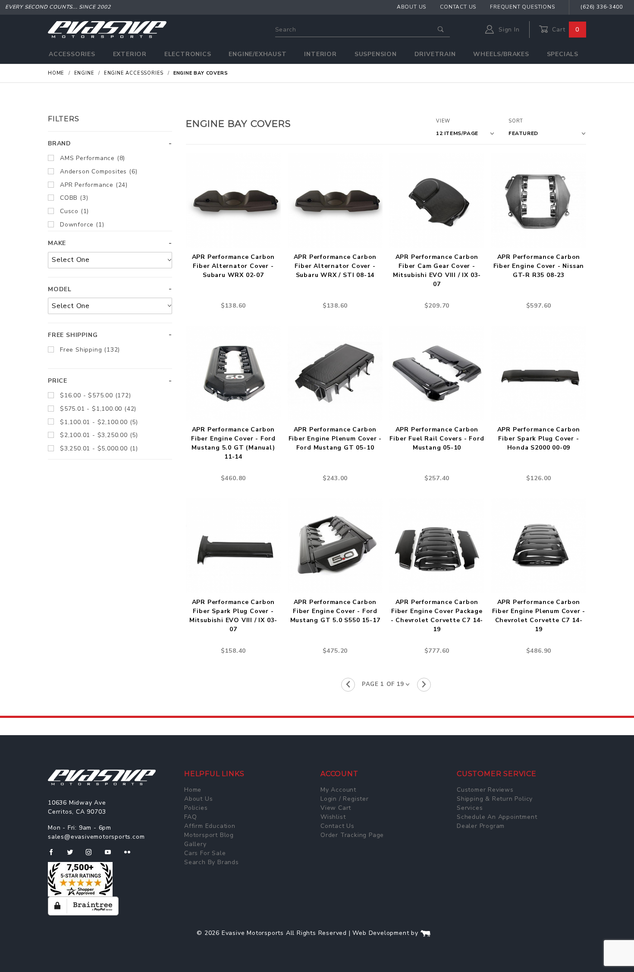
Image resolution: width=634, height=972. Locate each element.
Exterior (130, 54)
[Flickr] (131, 855)
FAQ (190, 817)
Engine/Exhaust (257, 54)
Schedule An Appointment (497, 817)
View (443, 121)
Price (57, 381)
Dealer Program (481, 826)
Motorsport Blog (209, 835)
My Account (338, 790)
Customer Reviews (485, 790)
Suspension (376, 54)
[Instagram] (92, 855)
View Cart (335, 808)
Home (192, 790)
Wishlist (332, 817)
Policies (195, 808)
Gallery (195, 844)
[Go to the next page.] (424, 685)
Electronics (187, 54)
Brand (59, 143)
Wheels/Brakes (501, 54)
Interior (320, 54)
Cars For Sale (205, 853)
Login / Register (344, 799)
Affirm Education (209, 826)
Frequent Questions (522, 6)
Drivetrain (435, 54)
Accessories (72, 54)
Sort (515, 121)
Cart (564, 29)
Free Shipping (72, 335)
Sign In (507, 29)
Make (57, 243)
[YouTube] (112, 855)
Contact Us (458, 6)
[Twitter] (73, 855)
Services (470, 808)
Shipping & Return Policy (495, 799)
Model (60, 289)
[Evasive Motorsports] (107, 29)
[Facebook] (54, 855)
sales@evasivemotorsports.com (96, 837)
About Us (411, 6)
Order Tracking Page (352, 835)
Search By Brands (211, 862)
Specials (562, 54)
